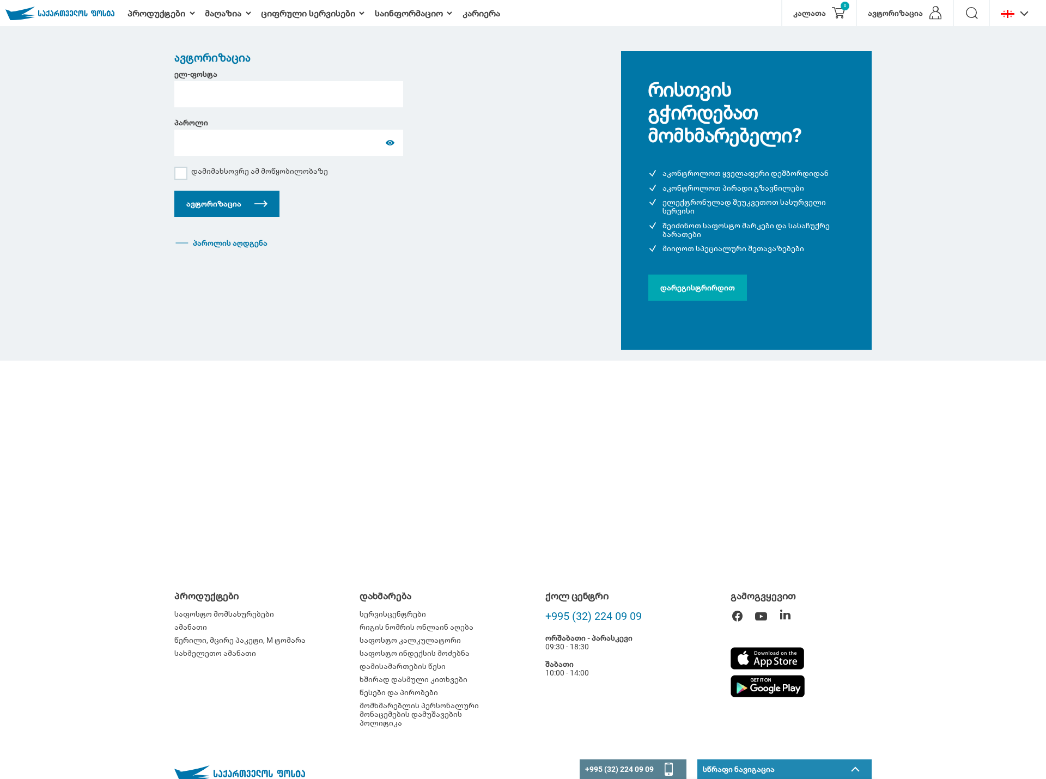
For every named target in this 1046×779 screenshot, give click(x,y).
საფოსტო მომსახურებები (224, 614)
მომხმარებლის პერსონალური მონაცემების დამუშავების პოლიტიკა (419, 714)
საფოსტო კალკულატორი (410, 640)
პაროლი (191, 122)
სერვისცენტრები (393, 614)
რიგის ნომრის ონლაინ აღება (416, 627)
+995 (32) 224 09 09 (593, 616)
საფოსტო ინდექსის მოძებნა (415, 653)
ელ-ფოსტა (195, 74)
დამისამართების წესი (403, 666)
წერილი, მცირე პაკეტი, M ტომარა (240, 640)
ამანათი (190, 627)
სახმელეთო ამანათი (215, 653)
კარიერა (481, 13)
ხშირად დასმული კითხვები (413, 679)
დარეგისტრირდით (697, 287)
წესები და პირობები (399, 692)
